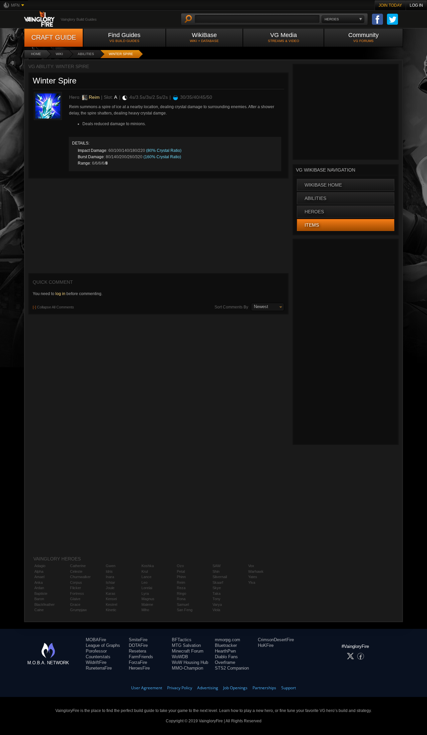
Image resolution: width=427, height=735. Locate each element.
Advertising (207, 688)
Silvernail (219, 577)
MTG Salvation (186, 645)
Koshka (147, 566)
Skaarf (217, 582)
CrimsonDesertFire (276, 639)
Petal (181, 571)
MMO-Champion (187, 668)
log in (60, 293)
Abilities (86, 54)
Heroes (314, 211)
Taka (216, 593)
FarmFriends (141, 656)
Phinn (181, 577)
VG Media (283, 37)
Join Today (390, 5)
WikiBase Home (323, 185)
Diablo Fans (226, 656)
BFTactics (181, 639)
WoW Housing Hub (190, 662)
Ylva (251, 582)
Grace (75, 604)
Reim (93, 97)
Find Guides (124, 37)
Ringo (181, 593)
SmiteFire (138, 639)
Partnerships (264, 688)
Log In (416, 5)
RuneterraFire (99, 668)
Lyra (145, 593)
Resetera (137, 651)
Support (288, 688)
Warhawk (256, 571)
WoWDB (180, 656)
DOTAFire (138, 645)
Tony (216, 599)
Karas (110, 593)
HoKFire (266, 645)
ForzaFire (138, 662)
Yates (252, 577)
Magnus (147, 599)
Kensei (111, 599)
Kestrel (111, 604)
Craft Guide (53, 37)
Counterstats (98, 656)
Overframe (225, 662)
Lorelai (146, 588)
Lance (146, 577)
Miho (145, 610)
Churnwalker (80, 577)
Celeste (76, 571)
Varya (217, 604)
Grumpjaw (78, 610)
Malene (147, 604)
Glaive (75, 599)
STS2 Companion (232, 668)
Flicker (75, 588)
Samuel (183, 604)
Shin (216, 571)
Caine (39, 610)
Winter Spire (121, 54)
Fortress (77, 593)
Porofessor (96, 651)
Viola (216, 610)
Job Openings (235, 688)
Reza (181, 588)
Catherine (78, 566)
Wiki (59, 54)
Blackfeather (44, 604)
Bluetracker (226, 645)
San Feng (184, 610)
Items (312, 225)
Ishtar (110, 582)
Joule (110, 588)
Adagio (39, 566)
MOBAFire (96, 639)
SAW (216, 566)
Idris (109, 571)
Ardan (39, 588)
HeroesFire (139, 668)
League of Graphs (103, 645)
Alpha (38, 571)
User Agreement (146, 688)
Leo (144, 582)
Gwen (110, 566)
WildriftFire (96, 662)
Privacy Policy (179, 688)
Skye (216, 588)
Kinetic (111, 610)
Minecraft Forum (187, 651)
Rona (181, 599)
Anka (38, 582)
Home (36, 54)
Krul (144, 571)
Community (363, 37)
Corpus (76, 582)
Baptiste (40, 593)
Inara (110, 577)
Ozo (180, 566)
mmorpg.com (227, 639)
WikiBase (204, 37)
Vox (251, 566)
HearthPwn (225, 651)
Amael (39, 577)
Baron (39, 599)
